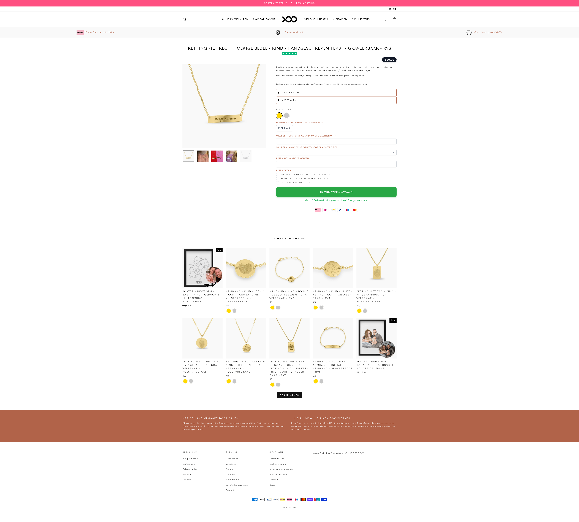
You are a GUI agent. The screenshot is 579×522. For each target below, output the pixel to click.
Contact (230, 490)
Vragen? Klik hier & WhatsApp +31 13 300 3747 (338, 453)
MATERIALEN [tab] (289, 100)
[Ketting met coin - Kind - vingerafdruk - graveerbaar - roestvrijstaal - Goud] (185, 381)
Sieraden (339, 19)
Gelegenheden (316, 19)
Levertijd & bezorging (237, 484)
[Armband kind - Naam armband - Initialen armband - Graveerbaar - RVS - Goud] (315, 381)
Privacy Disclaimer (278, 474)
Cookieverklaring (277, 463)
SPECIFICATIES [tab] (291, 92)
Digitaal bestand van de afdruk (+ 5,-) (306, 174)
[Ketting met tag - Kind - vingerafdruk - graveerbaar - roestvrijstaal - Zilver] (365, 311)
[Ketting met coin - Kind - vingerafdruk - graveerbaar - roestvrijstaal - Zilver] (191, 381)
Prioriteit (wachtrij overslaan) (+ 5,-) (306, 178)
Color (283, 110)
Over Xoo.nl (232, 458)
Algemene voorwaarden (281, 469)
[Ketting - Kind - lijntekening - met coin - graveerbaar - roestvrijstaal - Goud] (228, 381)
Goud (279, 116)
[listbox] (336, 141)
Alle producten (235, 19)
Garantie (230, 474)
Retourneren (232, 479)
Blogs (272, 484)
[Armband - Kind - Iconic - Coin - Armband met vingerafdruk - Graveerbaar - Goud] (228, 311)
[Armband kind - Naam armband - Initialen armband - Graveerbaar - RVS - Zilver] (321, 381)
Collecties (361, 19)
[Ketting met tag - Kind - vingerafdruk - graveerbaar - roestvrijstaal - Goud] (359, 311)
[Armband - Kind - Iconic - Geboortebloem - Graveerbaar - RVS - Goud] (272, 307)
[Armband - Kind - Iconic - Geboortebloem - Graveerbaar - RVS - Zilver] (278, 307)
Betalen (230, 469)
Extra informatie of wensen (292, 158)
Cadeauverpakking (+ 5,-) (297, 183)
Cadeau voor (264, 19)
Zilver (286, 116)
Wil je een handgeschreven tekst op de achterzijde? (306, 147)
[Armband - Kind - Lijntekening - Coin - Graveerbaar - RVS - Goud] (315, 307)
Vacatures (231, 463)
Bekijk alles (289, 395)
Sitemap (273, 479)
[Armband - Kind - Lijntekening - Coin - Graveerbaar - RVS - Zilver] (321, 307)
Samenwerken (276, 458)
